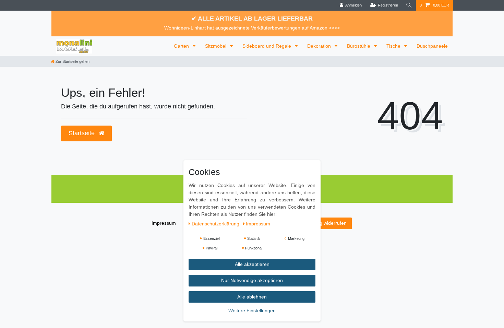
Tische (394, 46)
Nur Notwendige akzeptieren (252, 280)
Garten (182, 46)
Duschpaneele (432, 46)
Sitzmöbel (216, 46)
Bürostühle (359, 46)
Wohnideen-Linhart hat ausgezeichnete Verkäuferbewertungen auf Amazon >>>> (252, 28)
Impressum (164, 223)
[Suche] (409, 5)
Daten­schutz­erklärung (216, 223)
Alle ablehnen (252, 297)
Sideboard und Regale (267, 46)
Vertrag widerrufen (327, 223)
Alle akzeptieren (252, 264)
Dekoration (319, 46)
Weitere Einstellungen (252, 310)
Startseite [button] (82, 133)
